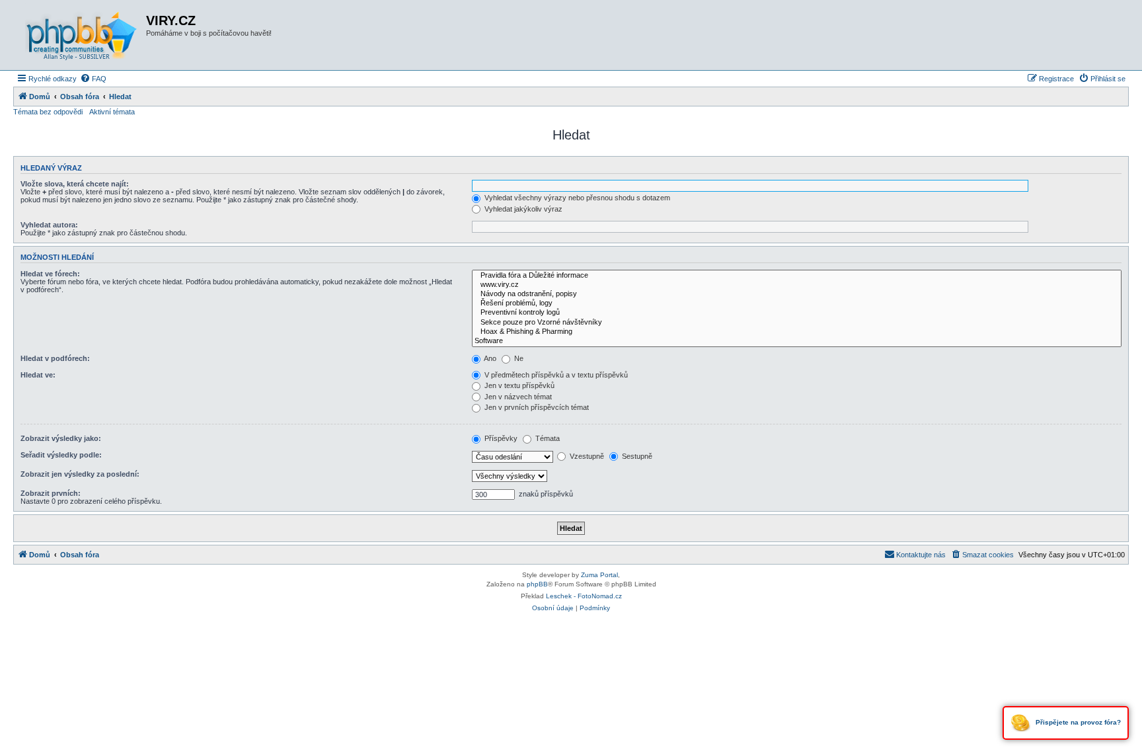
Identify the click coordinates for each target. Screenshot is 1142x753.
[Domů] (81, 35)
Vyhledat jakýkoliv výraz (522, 209)
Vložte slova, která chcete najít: (74, 184)
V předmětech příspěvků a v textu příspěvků (555, 375)
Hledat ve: (38, 375)
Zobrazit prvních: (50, 493)
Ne (517, 358)
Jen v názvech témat (517, 397)
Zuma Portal (599, 574)
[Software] (796, 341)
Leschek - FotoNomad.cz (584, 596)
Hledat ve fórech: (50, 274)
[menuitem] (93, 79)
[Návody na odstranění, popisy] (796, 294)
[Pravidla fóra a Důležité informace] (796, 275)
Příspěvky (499, 438)
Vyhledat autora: (49, 225)
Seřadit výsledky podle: (61, 455)
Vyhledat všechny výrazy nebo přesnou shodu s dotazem (576, 198)
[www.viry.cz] (796, 285)
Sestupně (636, 456)
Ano (489, 358)
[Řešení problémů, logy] (796, 303)
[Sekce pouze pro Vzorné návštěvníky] (796, 322)
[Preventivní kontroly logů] (796, 312)
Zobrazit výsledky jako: (60, 438)
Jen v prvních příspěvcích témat (535, 407)
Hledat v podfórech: (55, 358)
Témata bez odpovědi (48, 112)
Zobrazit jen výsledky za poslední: (79, 474)
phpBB (537, 584)
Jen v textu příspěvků (518, 385)
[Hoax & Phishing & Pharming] (796, 332)
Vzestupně (586, 456)
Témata (546, 438)
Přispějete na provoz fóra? (1077, 722)
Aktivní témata (112, 112)
